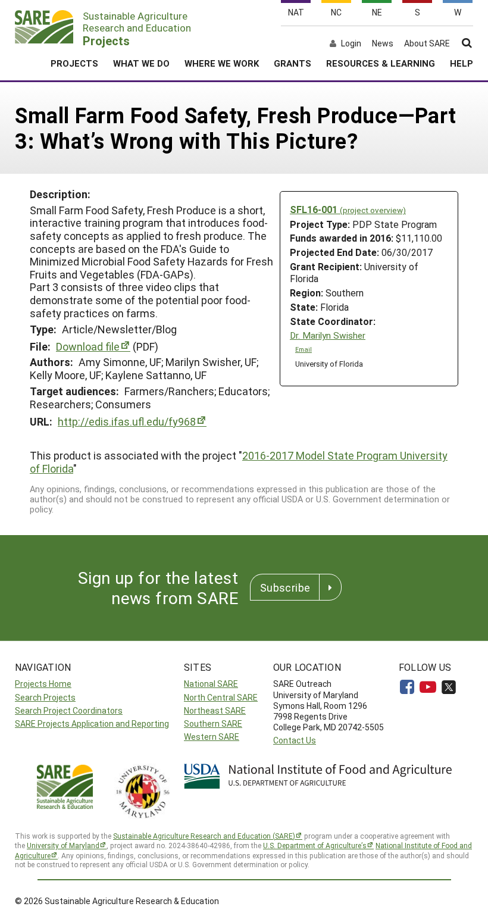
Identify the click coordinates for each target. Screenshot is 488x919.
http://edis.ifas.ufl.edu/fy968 (127, 421)
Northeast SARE (215, 710)
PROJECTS (74, 63)
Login (351, 43)
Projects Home (43, 683)
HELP (461, 63)
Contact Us (294, 740)
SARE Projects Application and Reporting (92, 723)
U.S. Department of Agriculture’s (315, 845)
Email (303, 349)
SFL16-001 (348, 209)
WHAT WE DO (141, 63)
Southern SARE (213, 723)
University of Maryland (63, 845)
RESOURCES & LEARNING (380, 63)
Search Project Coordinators (69, 710)
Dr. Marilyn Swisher (327, 335)
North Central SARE (221, 697)
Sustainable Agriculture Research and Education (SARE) (204, 835)
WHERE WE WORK (221, 63)
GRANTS (292, 63)
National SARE (211, 683)
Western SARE (211, 736)
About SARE (427, 43)
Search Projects (45, 697)
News (382, 43)
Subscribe (285, 587)
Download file (88, 346)
